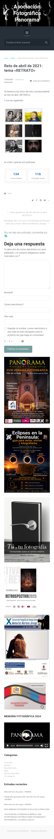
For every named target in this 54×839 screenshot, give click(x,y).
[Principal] (27, 33)
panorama (8, 82)
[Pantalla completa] (46, 745)
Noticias (7, 765)
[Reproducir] (7, 745)
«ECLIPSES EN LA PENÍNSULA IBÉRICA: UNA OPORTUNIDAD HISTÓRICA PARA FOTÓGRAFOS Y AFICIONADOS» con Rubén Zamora (25, 817)
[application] (27, 735)
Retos (13, 58)
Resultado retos (10, 768)
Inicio (6, 58)
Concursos (8, 763)
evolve (9, 831)
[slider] (25, 745)
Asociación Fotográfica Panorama (27, 13)
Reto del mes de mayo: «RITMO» (18, 804)
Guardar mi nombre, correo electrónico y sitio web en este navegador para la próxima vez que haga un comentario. (27, 331)
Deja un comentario (41, 81)
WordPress (43, 831)
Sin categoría (9, 776)
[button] (27, 735)
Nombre (8, 292)
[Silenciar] (41, 745)
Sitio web (8, 316)
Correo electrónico (14, 304)
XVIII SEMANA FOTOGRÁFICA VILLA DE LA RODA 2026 (26, 809)
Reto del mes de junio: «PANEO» (18, 792)
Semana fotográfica (12, 773)
